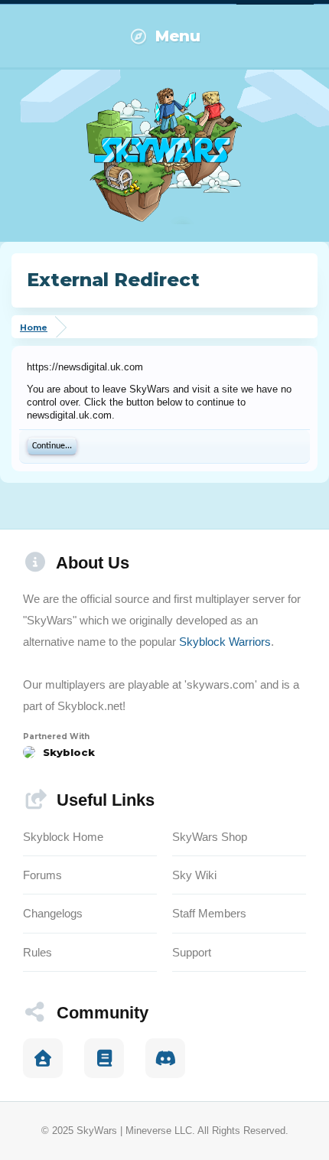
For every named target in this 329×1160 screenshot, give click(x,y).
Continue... (52, 446)
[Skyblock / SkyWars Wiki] (104, 1058)
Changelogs (53, 913)
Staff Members (209, 913)
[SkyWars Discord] (165, 1058)
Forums (42, 874)
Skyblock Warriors (225, 641)
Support (191, 952)
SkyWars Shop (209, 836)
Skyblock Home (63, 836)
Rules (37, 952)
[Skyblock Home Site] (43, 1058)
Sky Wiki (194, 874)
